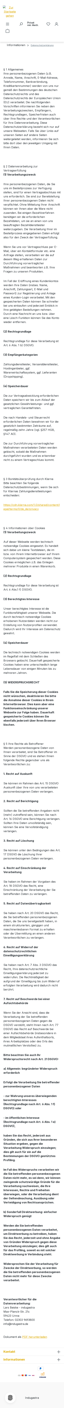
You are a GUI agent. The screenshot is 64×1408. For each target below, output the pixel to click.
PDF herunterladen (34, 1337)
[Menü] (7, 23)
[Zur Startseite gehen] (15, 11)
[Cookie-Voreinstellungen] (10, 1398)
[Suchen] (21, 23)
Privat (33, 23)
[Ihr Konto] (56, 23)
